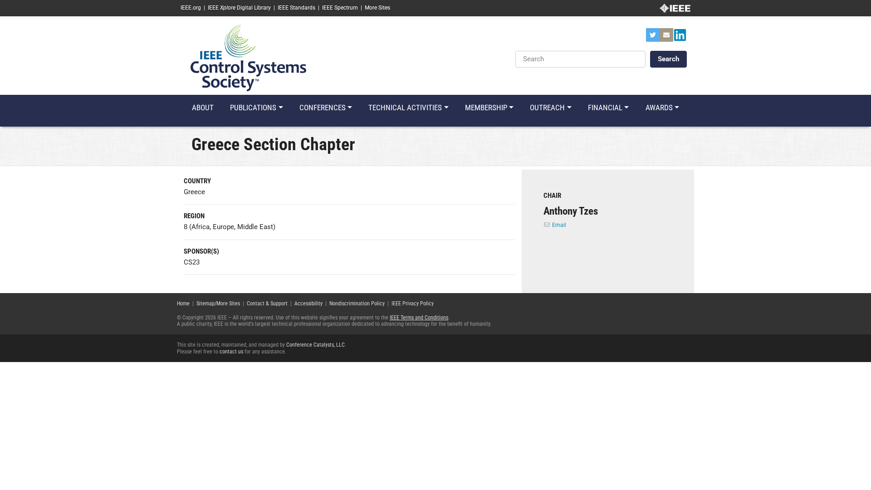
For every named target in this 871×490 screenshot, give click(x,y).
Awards (659, 107)
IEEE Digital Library (239, 8)
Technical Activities (405, 107)
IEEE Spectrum (340, 8)
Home (183, 303)
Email (559, 225)
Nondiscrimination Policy (357, 303)
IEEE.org (191, 8)
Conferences (322, 107)
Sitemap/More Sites (218, 303)
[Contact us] (666, 38)
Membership (486, 107)
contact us (231, 351)
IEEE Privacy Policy (412, 303)
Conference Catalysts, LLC (315, 345)
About (203, 107)
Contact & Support (267, 303)
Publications (253, 107)
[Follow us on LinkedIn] (680, 38)
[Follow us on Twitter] (653, 38)
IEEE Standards (296, 8)
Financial (605, 107)
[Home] (248, 57)
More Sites (377, 8)
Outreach (547, 107)
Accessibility (308, 303)
